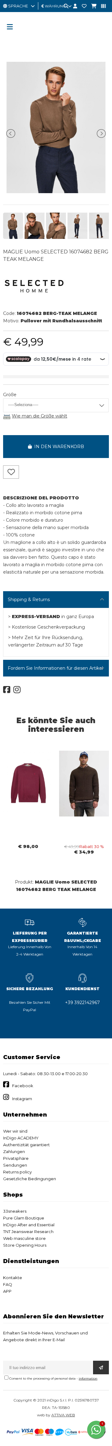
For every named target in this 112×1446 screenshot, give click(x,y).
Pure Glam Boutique (23, 1217)
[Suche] (63, 6)
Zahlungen (14, 1151)
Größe (9, 394)
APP (7, 1291)
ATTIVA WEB (63, 1415)
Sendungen (15, 1165)
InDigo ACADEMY (21, 1137)
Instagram (22, 1098)
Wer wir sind (15, 1131)
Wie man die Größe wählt (39, 416)
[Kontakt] (81, 6)
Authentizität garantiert (26, 1144)
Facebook (22, 1085)
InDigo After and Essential (28, 1224)
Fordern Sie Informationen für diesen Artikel (55, 668)
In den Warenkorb (58, 446)
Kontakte (12, 1277)
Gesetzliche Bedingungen (29, 1178)
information (88, 1378)
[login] (72, 6)
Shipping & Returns (29, 599)
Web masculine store (24, 1238)
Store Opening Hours (24, 1245)
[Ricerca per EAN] (101, 6)
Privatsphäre (16, 1158)
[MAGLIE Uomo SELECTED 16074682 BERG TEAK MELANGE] (56, 191)
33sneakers (14, 1211)
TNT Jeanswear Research (28, 1231)
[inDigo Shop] (56, 38)
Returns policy (17, 1171)
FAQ (7, 1284)
